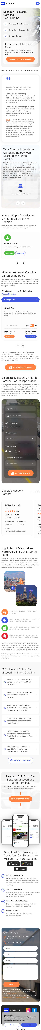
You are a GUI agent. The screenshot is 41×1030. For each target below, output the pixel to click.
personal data (20, 1020)
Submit (11, 984)
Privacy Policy (7, 997)
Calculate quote (22, 473)
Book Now (20, 253)
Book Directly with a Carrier (20, 59)
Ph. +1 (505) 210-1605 (14, 942)
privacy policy (11, 993)
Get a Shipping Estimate (22, 367)
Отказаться (12, 1025)
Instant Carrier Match (20, 799)
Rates (8, 119)
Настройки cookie (20, 1029)
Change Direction (8, 294)
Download (9, 253)
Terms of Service (20, 997)
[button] (18, 203)
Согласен (29, 1025)
